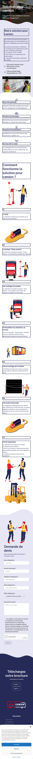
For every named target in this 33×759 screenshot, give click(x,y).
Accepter (16, 744)
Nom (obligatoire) (9, 560)
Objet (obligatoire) (9, 593)
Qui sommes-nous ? (9, 724)
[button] (30, 727)
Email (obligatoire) (9, 585)
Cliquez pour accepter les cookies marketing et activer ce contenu (16, 76)
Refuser (16, 749)
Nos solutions (9, 719)
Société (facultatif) (9, 568)
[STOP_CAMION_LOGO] (16, 705)
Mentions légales (16, 756)
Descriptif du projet (10, 602)
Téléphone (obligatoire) (11, 576)
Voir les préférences (16, 753)
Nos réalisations (9, 721)
